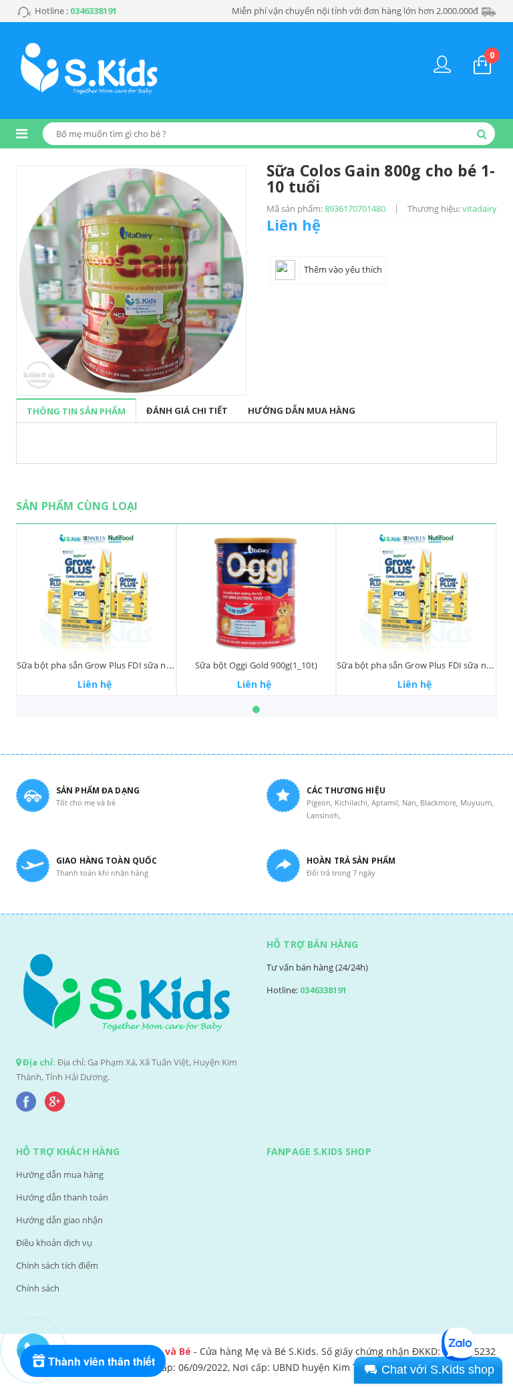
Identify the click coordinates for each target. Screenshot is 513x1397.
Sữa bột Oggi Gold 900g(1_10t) (256, 665)
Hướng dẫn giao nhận (59, 1220)
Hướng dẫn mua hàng (60, 1174)
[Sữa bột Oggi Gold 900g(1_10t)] (256, 591)
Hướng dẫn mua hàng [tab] (301, 410)
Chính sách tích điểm (57, 1265)
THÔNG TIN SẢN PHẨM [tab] (76, 411)
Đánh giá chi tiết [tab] (187, 410)
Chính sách (37, 1288)
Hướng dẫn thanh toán (62, 1197)
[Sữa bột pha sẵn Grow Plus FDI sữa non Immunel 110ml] (96, 591)
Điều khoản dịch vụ (54, 1243)
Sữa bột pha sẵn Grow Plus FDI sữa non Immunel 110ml (129, 665)
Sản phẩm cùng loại (77, 506)
